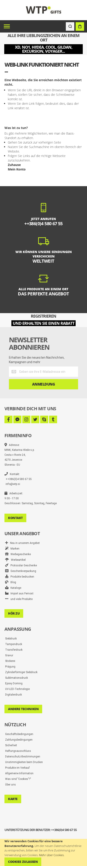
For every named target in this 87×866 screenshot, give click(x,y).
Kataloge (14, 587)
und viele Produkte (20, 599)
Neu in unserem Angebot (24, 543)
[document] (43, 852)
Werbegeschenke (19, 554)
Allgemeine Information (19, 773)
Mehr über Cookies (51, 855)
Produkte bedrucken (21, 576)
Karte (13, 799)
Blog (12, 582)
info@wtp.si (13, 484)
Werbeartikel (17, 559)
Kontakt (15, 518)
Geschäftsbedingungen (19, 734)
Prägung (10, 666)
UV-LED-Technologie (17, 689)
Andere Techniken (23, 709)
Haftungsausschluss (18, 751)
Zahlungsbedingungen (19, 739)
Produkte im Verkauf (17, 767)
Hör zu (14, 613)
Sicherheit (11, 745)
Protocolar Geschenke (22, 565)
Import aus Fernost (20, 593)
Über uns (10, 784)
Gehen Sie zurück (20, 142)
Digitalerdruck (13, 694)
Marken (13, 548)
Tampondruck (13, 644)
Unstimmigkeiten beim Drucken (24, 762)
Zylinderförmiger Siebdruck (21, 672)
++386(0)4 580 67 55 (19, 479)
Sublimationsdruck (16, 677)
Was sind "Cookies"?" (18, 779)
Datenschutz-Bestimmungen (22, 756)
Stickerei (10, 661)
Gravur (9, 655)
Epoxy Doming (14, 683)
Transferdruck (14, 649)
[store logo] (43, 10)
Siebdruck (11, 638)
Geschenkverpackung (22, 571)
